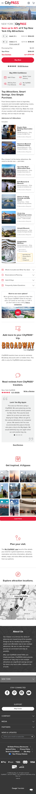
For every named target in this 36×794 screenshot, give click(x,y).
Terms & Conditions (13, 752)
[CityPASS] (12, 3)
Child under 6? (14, 44)
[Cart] (33, 3)
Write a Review (29, 391)
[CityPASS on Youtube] (28, 692)
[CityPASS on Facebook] (7, 692)
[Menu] (2, 3)
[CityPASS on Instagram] (21, 692)
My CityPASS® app (11, 549)
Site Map (27, 752)
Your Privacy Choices (19, 754)
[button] (18, 132)
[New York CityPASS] (18, 312)
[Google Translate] (18, 788)
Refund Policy (11, 749)
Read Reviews (18, 445)
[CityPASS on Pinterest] (14, 692)
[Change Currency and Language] (28, 3)
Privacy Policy (25, 749)
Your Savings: (6, 55)
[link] (12, 392)
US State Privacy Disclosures (17, 747)
